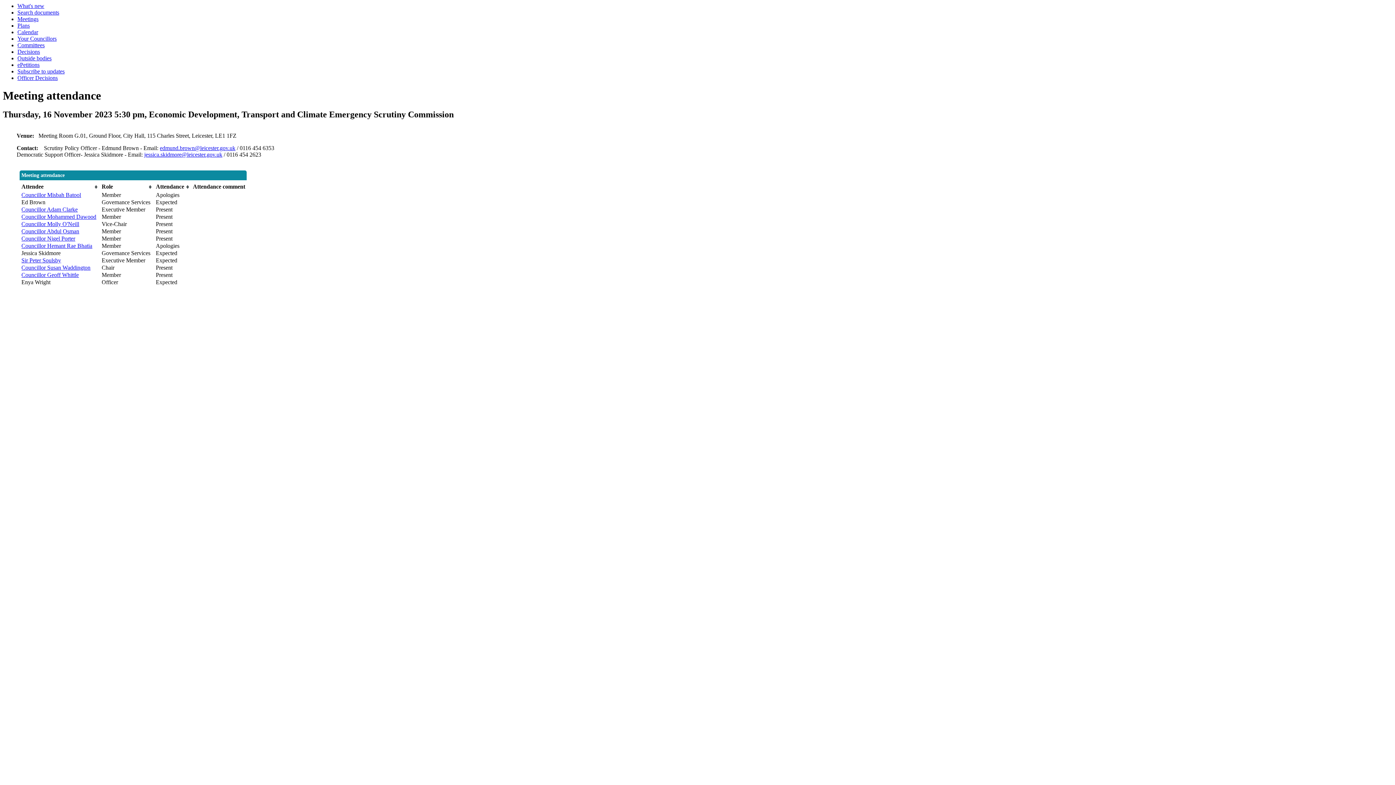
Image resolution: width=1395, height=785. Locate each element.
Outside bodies (34, 58)
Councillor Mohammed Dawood (58, 217)
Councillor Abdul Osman (50, 231)
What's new (30, 6)
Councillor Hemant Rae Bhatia (56, 246)
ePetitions (28, 65)
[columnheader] (60, 187)
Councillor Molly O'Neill (50, 224)
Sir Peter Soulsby (41, 260)
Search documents (38, 12)
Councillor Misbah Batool (51, 195)
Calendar (27, 32)
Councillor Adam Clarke (49, 209)
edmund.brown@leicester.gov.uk (197, 148)
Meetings (28, 19)
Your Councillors (37, 39)
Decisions (28, 52)
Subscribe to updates (41, 71)
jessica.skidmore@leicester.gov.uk (183, 155)
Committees (31, 45)
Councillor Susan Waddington (55, 268)
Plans (23, 26)
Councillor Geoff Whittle (50, 275)
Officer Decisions (37, 78)
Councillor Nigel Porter (48, 239)
